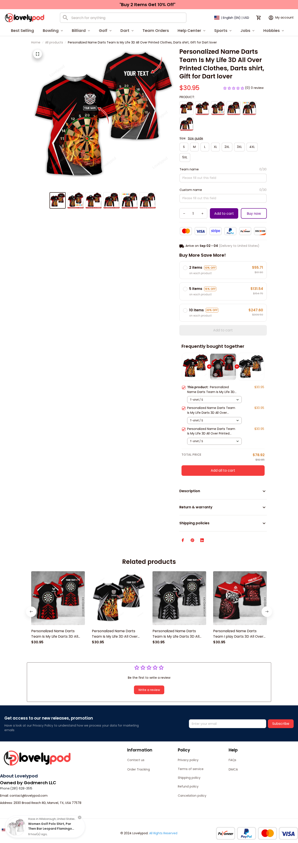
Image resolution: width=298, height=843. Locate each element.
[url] (29, 795)
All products (54, 42)
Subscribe (280, 723)
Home (35, 42)
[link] (16, 826)
